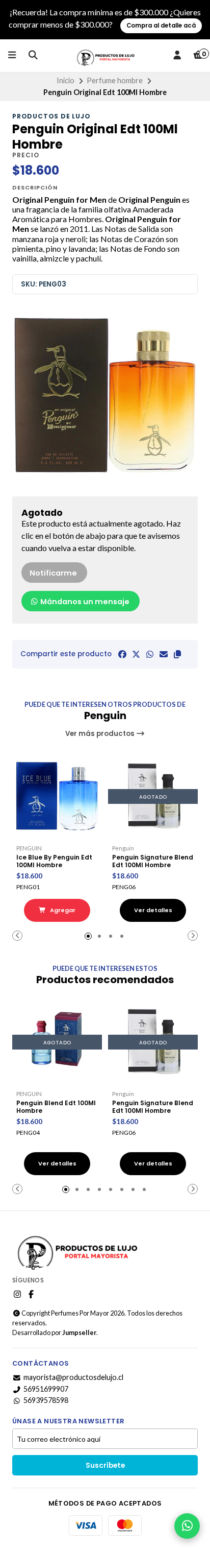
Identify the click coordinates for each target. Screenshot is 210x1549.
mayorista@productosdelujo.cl (73, 1377)
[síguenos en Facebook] (31, 1294)
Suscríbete (105, 1465)
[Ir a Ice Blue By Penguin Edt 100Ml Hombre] (57, 796)
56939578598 (45, 1400)
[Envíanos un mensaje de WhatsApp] (187, 1526)
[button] (177, 654)
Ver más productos (100, 733)
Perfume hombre (115, 80)
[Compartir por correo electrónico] (164, 654)
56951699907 (45, 1389)
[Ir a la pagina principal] (105, 55)
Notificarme (53, 573)
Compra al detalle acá (161, 25)
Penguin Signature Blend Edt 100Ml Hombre (152, 861)
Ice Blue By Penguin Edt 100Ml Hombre (54, 861)
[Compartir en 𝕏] (136, 654)
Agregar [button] (61, 910)
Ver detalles (153, 910)
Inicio (65, 80)
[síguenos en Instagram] (17, 1294)
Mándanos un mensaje (84, 602)
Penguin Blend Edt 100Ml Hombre (56, 1106)
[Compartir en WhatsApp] (150, 654)
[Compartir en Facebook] (122, 654)
